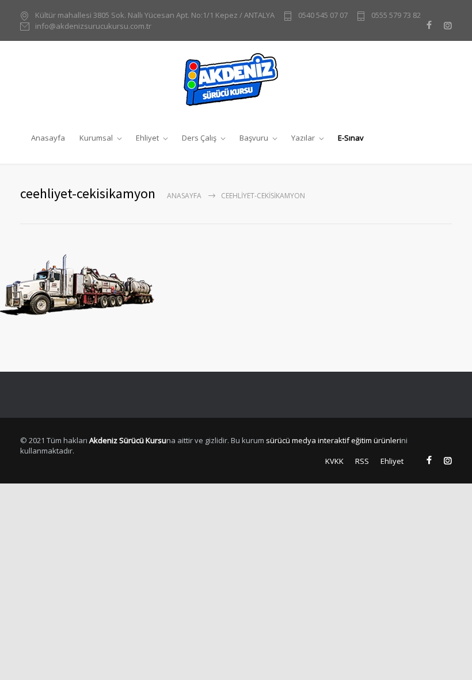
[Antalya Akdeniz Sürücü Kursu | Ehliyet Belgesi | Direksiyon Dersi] (236, 78)
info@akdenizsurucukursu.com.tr (93, 26)
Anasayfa (48, 138)
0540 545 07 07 (323, 15)
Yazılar (303, 138)
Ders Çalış (199, 138)
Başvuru (253, 138)
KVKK (334, 461)
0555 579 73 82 (396, 15)
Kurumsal (96, 138)
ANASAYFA (184, 196)
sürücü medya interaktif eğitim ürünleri (333, 440)
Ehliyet (147, 138)
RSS (362, 461)
